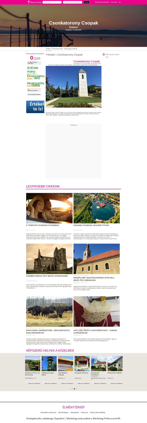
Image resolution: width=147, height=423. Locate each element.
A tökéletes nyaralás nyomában (42, 225)
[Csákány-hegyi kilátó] (49, 363)
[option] (32, 373)
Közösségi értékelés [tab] (35, 94)
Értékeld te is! (38, 107)
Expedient (59, 418)
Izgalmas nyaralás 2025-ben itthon (91, 225)
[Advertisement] (89, 151)
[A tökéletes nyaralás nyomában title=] (50, 222)
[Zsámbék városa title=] (50, 273)
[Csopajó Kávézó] (82, 363)
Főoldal (50, 54)
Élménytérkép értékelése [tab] (32, 63)
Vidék (76, 328)
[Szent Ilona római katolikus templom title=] (97, 273)
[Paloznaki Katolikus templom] (98, 363)
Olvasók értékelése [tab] (33, 90)
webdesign (48, 418)
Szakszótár (84, 412)
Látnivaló (84, 275)
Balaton (77, 275)
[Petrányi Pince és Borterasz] (32, 363)
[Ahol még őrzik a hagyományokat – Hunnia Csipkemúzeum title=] (97, 326)
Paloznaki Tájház (115, 373)
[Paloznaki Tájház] (115, 363)
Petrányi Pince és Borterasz (32, 374)
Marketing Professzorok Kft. (107, 418)
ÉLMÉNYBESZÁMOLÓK (102, 2)
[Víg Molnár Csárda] (65, 363)
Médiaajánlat (75, 412)
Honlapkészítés (34, 418)
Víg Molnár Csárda (62, 374)
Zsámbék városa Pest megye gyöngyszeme (47, 276)
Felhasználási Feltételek (97, 412)
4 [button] (77, 390)
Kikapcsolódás (39, 328)
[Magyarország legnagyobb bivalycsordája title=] (50, 326)
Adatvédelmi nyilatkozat (48, 412)
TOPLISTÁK (114, 2)
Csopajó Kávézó (81, 373)
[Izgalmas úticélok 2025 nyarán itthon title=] (97, 222)
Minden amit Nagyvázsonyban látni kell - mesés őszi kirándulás (94, 278)
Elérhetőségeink (63, 412)
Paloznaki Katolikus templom (95, 375)
